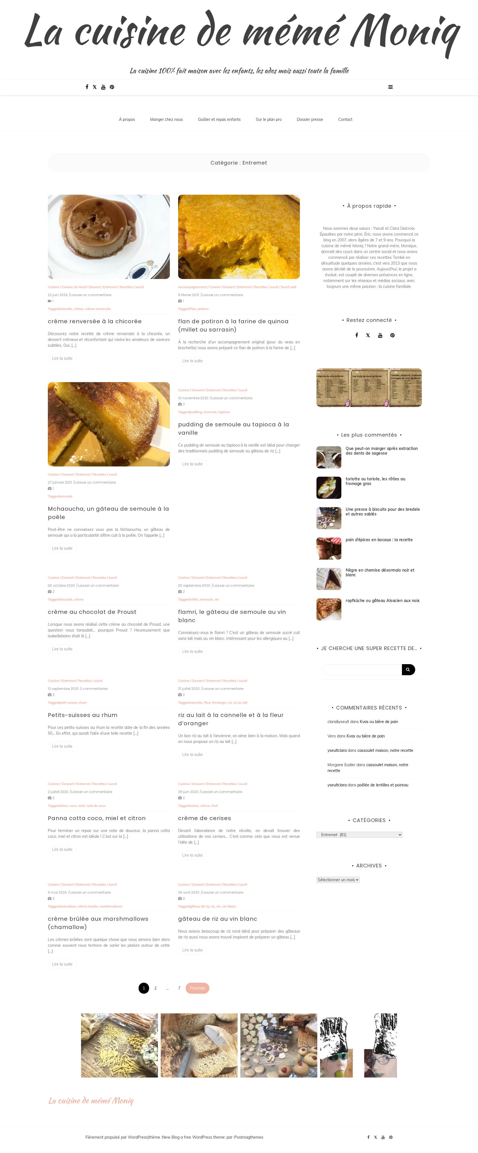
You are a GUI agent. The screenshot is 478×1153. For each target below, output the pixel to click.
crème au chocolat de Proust (92, 612)
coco (73, 806)
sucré (140, 287)
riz (230, 702)
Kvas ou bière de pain (379, 721)
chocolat (65, 599)
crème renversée (98, 309)
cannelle (195, 702)
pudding (195, 412)
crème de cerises (204, 818)
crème (79, 309)
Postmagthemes (248, 1137)
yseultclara (337, 750)
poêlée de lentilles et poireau (382, 784)
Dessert (94, 287)
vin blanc (229, 906)
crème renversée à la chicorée (95, 321)
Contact (345, 119)
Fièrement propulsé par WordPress (116, 1137)
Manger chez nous (166, 119)
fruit (215, 806)
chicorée (65, 309)
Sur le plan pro (269, 119)
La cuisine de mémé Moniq (239, 29)
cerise (194, 806)
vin (217, 599)
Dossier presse (310, 119)
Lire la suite (62, 358)
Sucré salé (289, 287)
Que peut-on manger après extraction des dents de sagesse (382, 451)
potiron (203, 309)
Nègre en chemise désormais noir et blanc (380, 572)
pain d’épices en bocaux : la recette (379, 539)
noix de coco (96, 806)
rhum (83, 702)
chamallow (67, 906)
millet (193, 599)
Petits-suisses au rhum (83, 715)
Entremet (110, 287)
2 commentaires (94, 688)
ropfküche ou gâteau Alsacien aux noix (383, 600)
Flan (192, 309)
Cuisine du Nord (74, 287)
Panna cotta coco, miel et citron (97, 818)
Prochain (197, 988)
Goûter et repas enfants (219, 119)
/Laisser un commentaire (90, 295)
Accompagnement (192, 287)
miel (81, 806)
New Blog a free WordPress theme (193, 1137)
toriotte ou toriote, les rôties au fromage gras (375, 481)
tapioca (224, 412)
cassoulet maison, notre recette (385, 750)
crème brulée (88, 906)
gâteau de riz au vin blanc (217, 919)
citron (63, 806)
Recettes (126, 287)
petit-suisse (68, 702)
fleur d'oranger (215, 702)
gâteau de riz (199, 906)
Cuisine (53, 287)
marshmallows (111, 906)
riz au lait (240, 702)
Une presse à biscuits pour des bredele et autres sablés (383, 511)
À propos (127, 119)
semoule (65, 496)
